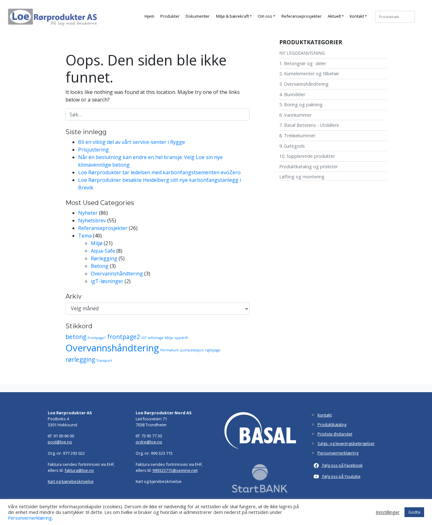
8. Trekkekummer (297, 136)
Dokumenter (198, 16)
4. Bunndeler (292, 94)
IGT (143, 338)
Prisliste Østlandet (335, 434)
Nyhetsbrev (92, 220)
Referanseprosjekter (301, 16)
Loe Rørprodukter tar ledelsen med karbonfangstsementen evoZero (159, 172)
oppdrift (181, 338)
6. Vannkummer (295, 115)
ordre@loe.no (149, 442)
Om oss (265, 16)
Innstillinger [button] (388, 512)
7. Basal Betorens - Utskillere (309, 125)
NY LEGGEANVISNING (302, 53)
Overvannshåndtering (117, 273)
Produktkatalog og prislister (308, 167)
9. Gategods (292, 146)
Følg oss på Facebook (342, 465)
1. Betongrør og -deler (302, 63)
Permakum (169, 350)
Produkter (170, 16)
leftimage (156, 338)
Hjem (149, 16)
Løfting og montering (301, 177)
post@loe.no (60, 442)
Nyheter (88, 212)
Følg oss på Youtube (341, 476)
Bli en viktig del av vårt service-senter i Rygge (131, 142)
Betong (99, 265)
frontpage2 (123, 337)
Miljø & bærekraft (232, 16)
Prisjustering (93, 149)
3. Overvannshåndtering (304, 84)
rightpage (212, 350)
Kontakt (357, 16)
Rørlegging (104, 258)
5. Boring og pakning (301, 105)
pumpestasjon (192, 350)
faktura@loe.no (79, 470)
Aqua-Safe (103, 250)
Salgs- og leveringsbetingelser (346, 443)
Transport (104, 360)
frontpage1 (97, 338)
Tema (85, 235)
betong (75, 337)
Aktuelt (334, 16)
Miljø (96, 243)
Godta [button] (414, 512)
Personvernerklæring (338, 453)
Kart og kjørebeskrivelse (71, 481)
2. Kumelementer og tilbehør (309, 74)
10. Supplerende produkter (307, 156)
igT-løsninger (107, 281)
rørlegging (80, 359)
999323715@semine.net (175, 470)
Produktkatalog (332, 424)
